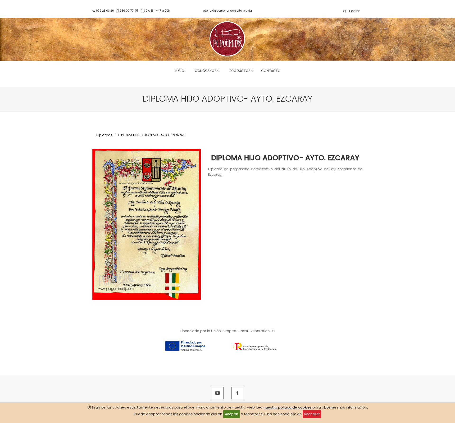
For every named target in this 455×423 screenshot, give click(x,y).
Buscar (353, 11)
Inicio (179, 70)
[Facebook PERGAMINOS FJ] (237, 393)
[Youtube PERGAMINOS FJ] (217, 393)
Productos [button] (239, 70)
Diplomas (104, 135)
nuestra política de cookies (288, 407)
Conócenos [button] (204, 70)
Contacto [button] (271, 70)
